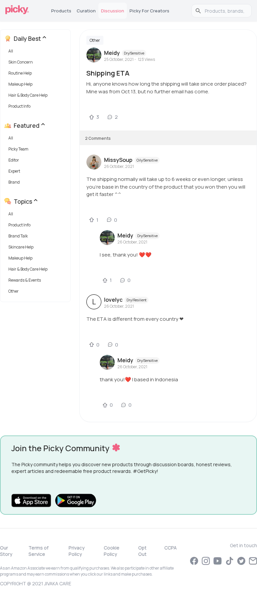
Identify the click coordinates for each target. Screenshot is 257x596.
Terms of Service (38, 550)
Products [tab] (61, 11)
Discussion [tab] (112, 11)
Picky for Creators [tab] (149, 11)
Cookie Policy (111, 550)
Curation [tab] (86, 11)
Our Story (6, 550)
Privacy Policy (77, 550)
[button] (36, 52)
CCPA (170, 547)
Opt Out (142, 550)
